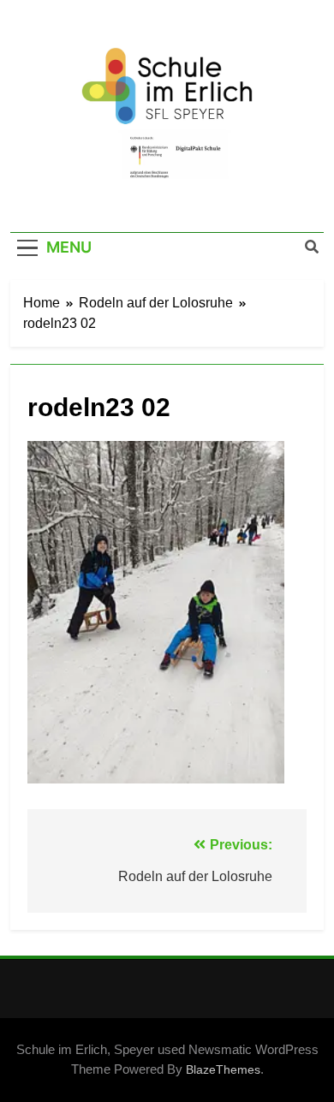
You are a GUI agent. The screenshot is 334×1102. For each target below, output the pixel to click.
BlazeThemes (223, 1069)
